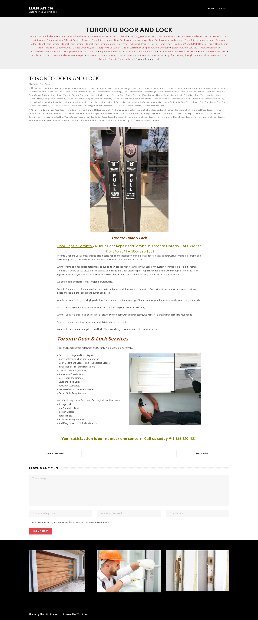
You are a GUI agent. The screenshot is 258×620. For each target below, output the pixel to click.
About (222, 8)
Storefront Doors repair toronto (121, 55)
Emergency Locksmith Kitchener (133, 43)
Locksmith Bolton (188, 51)
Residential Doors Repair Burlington (107, 117)
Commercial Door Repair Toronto (205, 110)
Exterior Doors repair (161, 43)
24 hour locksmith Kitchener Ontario (111, 110)
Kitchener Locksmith (168, 51)
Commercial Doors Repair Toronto (45, 113)
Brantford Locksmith (117, 36)
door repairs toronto (48, 117)
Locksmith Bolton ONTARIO (213, 51)
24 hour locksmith (48, 36)
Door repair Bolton (195, 91)
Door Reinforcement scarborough (166, 40)
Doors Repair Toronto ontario (100, 43)
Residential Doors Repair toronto (141, 117)
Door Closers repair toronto (211, 88)
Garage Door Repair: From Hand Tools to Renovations (189, 95)
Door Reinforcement (102, 40)
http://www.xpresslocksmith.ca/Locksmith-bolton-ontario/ (128, 51)
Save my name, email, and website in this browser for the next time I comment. (70, 522)
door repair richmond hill (195, 113)
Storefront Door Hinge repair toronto (176, 117)
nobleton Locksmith (42, 55)
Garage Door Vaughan (84, 47)
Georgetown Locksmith (108, 47)
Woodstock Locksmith (116, 120)
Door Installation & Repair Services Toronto (68, 40)
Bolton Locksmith (96, 36)
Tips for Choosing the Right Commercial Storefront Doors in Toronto (108, 105)
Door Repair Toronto (48, 43)
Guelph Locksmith (131, 47)
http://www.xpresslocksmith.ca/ (82, 51)
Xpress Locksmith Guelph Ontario (143, 120)
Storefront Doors (94, 55)
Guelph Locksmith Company (156, 47)
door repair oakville (171, 113)
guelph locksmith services (184, 47)
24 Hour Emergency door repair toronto (54, 110)
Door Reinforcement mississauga (130, 40)
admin (48, 84)
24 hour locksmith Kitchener (72, 36)
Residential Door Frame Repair (69, 55)
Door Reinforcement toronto (199, 40)
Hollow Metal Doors (209, 47)
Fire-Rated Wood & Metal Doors (190, 43)
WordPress (82, 614)
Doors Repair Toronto (72, 43)
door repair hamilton (150, 113)
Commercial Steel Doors (165, 36)
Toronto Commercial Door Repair (45, 120)
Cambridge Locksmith (140, 36)
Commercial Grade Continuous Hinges (81, 113)
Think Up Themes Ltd (51, 614)
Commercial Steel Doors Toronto (195, 36)
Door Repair (133, 113)
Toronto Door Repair (95, 120)
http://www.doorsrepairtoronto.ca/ (47, 51)
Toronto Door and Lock (121, 59)
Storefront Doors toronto (151, 55)
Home (211, 8)
